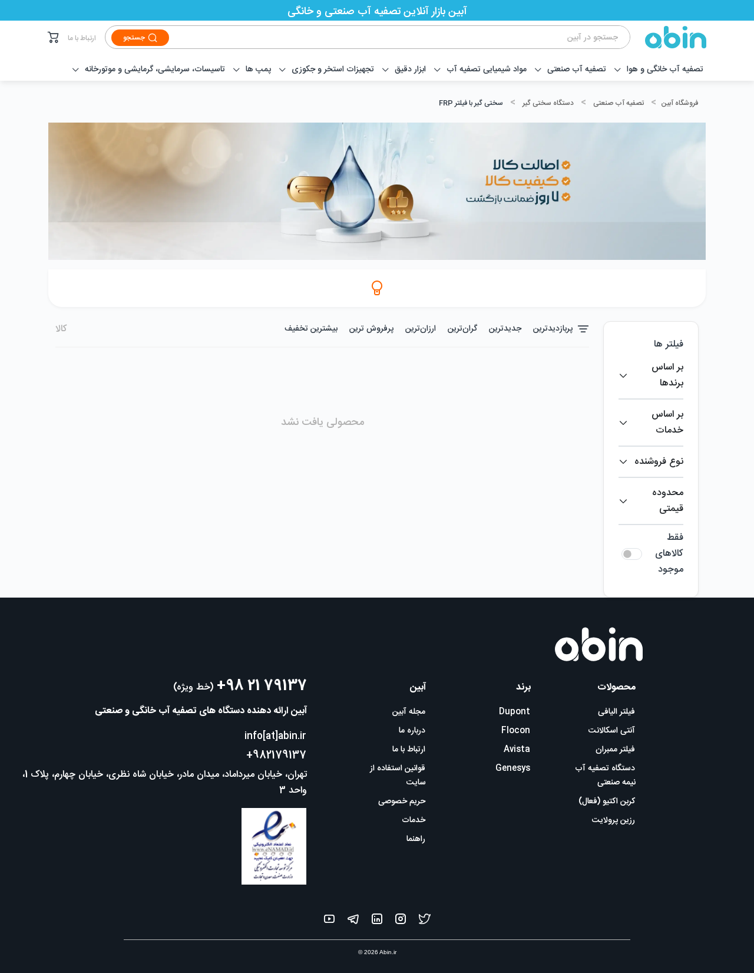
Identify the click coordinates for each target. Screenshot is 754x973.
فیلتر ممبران (615, 750)
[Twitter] (425, 921)
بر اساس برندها (667, 375)
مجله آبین (408, 712)
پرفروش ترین (371, 329)
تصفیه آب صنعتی (618, 103)
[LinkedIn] (377, 921)
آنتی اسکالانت (611, 731)
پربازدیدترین (553, 329)
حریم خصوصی (401, 801)
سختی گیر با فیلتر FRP (471, 103)
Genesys (512, 768)
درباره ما (412, 731)
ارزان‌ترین (420, 329)
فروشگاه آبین (679, 103)
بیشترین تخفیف (311, 329)
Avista (517, 750)
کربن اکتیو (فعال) (606, 801)
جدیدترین (505, 329)
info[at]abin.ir (275, 736)
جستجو (134, 38)
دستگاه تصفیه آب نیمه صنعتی (605, 775)
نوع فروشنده (658, 462)
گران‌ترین (462, 329)
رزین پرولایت (613, 820)
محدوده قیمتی (667, 501)
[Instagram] (400, 921)
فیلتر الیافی (616, 712)
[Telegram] (353, 921)
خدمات (413, 820)
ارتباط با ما (82, 38)
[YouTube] (329, 921)
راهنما (415, 839)
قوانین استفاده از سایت (398, 775)
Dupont (514, 712)
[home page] (668, 37)
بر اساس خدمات (667, 422)
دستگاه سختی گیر (548, 103)
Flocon (515, 731)
